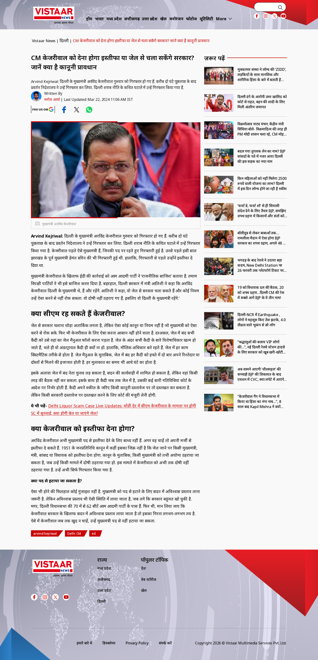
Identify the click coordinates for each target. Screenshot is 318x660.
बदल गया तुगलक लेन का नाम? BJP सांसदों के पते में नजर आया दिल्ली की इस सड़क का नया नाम (261, 156)
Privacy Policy (137, 643)
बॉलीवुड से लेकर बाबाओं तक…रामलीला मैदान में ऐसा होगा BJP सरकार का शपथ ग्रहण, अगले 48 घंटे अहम (262, 238)
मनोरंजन (176, 18)
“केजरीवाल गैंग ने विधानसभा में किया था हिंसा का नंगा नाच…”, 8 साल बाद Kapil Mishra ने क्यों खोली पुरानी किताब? (259, 401)
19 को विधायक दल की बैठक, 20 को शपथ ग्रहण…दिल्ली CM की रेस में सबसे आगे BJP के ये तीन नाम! (260, 292)
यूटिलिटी (206, 18)
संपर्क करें (165, 643)
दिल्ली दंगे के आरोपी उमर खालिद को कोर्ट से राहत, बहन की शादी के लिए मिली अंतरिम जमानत (262, 101)
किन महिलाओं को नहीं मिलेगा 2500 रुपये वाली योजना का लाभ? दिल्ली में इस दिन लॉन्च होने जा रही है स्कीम (262, 183)
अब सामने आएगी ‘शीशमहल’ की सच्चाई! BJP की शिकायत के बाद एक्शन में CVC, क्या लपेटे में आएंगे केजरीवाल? (260, 374)
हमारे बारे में (84, 643)
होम (89, 18)
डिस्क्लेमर (108, 643)
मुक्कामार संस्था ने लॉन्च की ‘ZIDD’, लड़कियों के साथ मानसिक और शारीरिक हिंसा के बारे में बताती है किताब (261, 74)
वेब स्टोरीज (148, 579)
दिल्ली (64, 40)
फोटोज (191, 18)
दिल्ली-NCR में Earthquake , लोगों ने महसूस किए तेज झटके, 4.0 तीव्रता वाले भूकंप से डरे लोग (261, 319)
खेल (163, 18)
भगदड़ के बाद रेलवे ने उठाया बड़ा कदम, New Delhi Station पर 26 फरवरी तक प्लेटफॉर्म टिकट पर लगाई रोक (260, 265)
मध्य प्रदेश (114, 18)
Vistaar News (44, 40)
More (221, 18)
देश (143, 568)
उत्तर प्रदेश (149, 18)
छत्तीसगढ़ (132, 18)
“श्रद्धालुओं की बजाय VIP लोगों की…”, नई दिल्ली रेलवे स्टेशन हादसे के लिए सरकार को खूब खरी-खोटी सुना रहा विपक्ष (261, 347)
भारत (99, 18)
